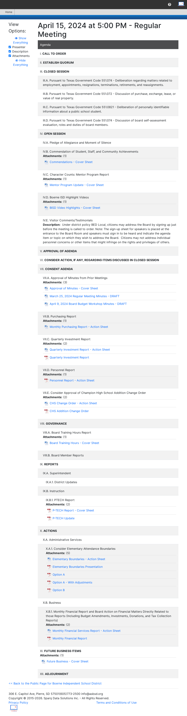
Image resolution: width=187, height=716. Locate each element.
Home (8, 11)
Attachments (21, 56)
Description (20, 51)
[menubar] (93, 4)
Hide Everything (20, 63)
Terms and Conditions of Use (116, 702)
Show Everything (20, 40)
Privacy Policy (18, 702)
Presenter (18, 47)
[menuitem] (169, 4)
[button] (169, 4)
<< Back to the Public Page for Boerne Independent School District (55, 683)
